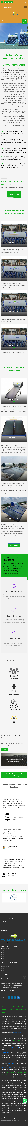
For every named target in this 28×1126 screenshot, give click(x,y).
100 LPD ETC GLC (5, 948)
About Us (19, 1117)
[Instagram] (11, 2)
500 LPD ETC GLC (5, 950)
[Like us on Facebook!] (9, 997)
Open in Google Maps (8, 990)
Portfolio (14, 1118)
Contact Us (21, 1118)
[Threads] (5, 2)
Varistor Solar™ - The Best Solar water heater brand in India (14, 1009)
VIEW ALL (5, 749)
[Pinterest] (15, 997)
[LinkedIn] (8, 2)
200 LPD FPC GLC (5, 966)
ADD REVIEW (4, 930)
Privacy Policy (4, 1117)
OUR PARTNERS (4, 925)
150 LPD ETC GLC (5, 958)
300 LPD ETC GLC (5, 952)
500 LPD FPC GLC (5, 970)
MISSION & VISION (5, 923)
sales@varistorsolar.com (10, 978)
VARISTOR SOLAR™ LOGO (7, 927)
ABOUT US (3, 921)
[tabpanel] (14, 36)
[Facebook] (2, 2)
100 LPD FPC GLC (5, 965)
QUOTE (24, 21)
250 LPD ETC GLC (5, 954)
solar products (12, 1024)
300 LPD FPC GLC (5, 968)
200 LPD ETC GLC (5, 956)
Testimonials (12, 1117)
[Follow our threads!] (12, 997)
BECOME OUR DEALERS (6, 929)
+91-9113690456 (8, 7)
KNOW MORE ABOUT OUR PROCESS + (12, 576)
